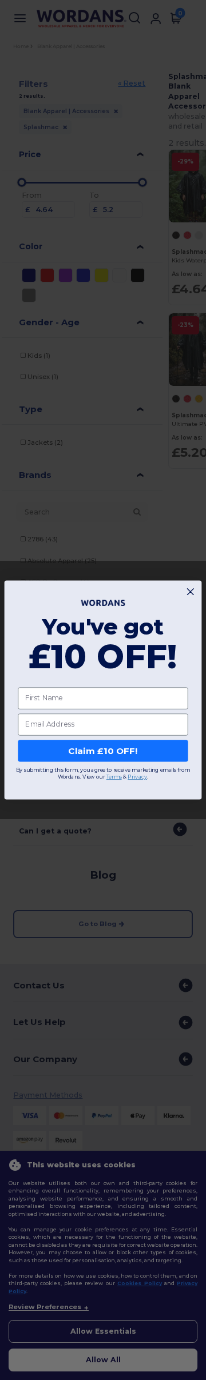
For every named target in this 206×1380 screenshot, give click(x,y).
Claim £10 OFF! (103, 750)
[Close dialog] (190, 592)
